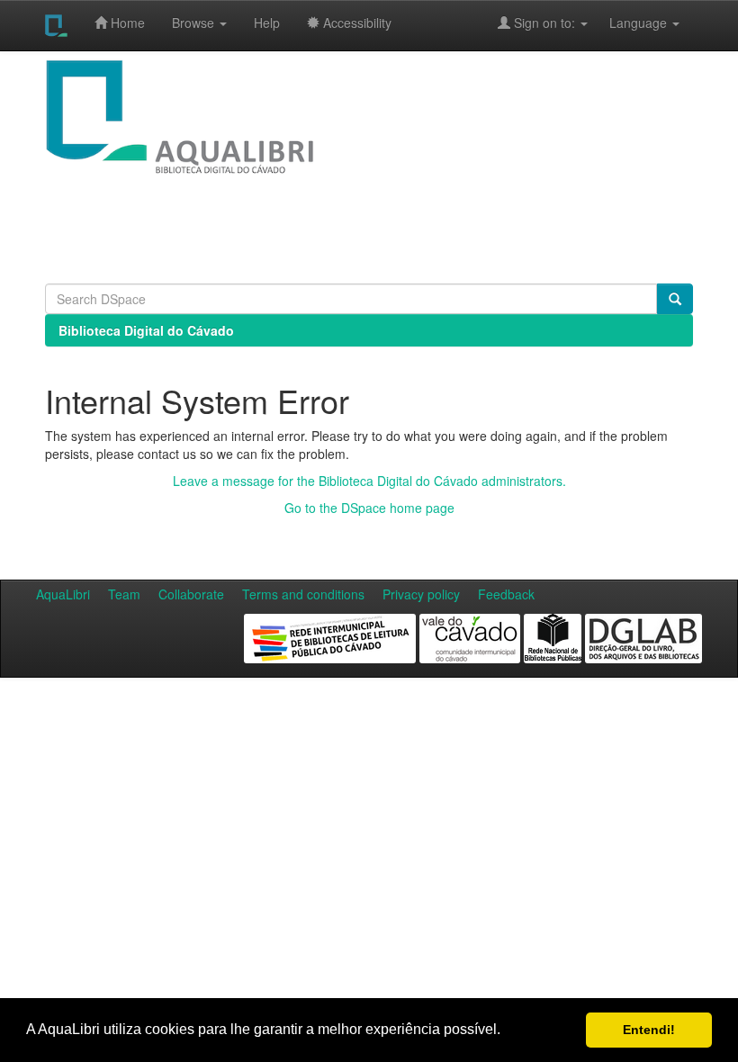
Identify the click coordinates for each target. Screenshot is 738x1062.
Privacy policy (421, 594)
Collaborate (191, 594)
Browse (195, 23)
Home (126, 23)
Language (629, 23)
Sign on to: (544, 23)
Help (267, 23)
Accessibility (356, 23)
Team (124, 594)
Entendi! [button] (649, 1029)
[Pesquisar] (675, 299)
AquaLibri (63, 594)
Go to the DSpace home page (369, 508)
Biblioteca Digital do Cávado (146, 330)
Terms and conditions (303, 594)
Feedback (506, 594)
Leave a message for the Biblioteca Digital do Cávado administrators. (369, 481)
